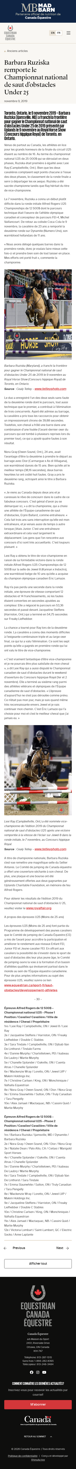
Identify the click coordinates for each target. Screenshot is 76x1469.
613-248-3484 (45, 1364)
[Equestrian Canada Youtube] (44, 1372)
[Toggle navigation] (68, 33)
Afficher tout (38, 1263)
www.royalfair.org (38, 908)
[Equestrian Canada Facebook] (31, 1372)
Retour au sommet (35, 1437)
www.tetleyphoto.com (50, 389)
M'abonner (38, 1404)
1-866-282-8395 (44, 1361)
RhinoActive (38, 1460)
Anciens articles (17, 51)
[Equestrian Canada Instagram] (38, 1372)
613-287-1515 (44, 1357)
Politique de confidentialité (22, 1456)
